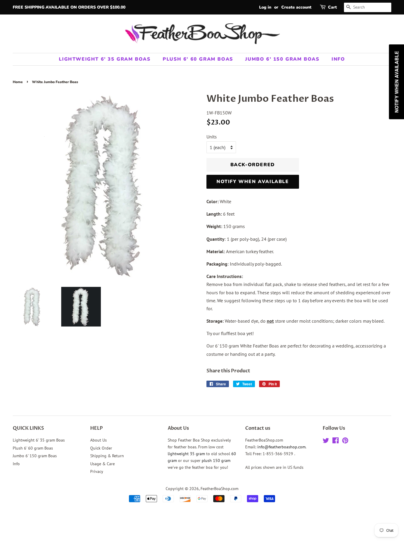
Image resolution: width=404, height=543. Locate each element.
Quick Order (101, 448)
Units (211, 137)
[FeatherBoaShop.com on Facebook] (335, 441)
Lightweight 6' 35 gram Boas (104, 59)
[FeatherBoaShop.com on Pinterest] (345, 441)
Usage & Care (102, 463)
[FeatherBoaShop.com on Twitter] (326, 441)
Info (338, 59)
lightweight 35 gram (186, 453)
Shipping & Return (107, 455)
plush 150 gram (216, 460)
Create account (296, 7)
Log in (265, 7)
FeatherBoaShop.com (219, 488)
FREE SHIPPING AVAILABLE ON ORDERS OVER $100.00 (69, 7)
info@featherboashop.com (281, 447)
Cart (332, 7)
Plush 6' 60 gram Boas (198, 59)
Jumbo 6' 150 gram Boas (282, 59)
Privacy (96, 471)
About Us (98, 440)
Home (18, 82)
